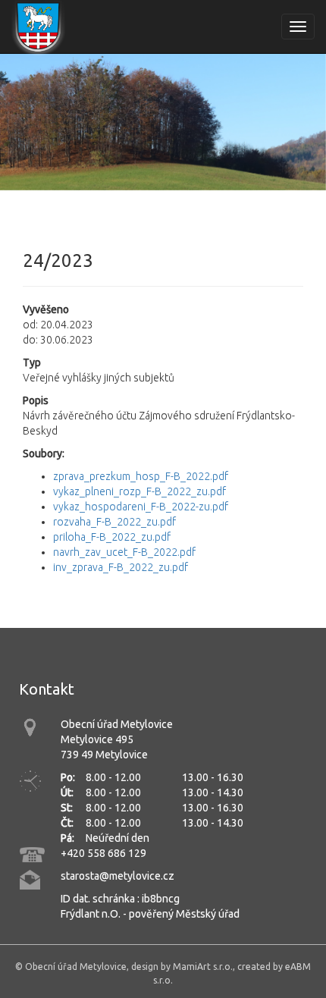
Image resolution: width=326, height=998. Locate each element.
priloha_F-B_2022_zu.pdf (112, 537)
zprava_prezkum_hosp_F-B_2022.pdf (140, 476)
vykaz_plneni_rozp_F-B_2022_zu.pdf (139, 491)
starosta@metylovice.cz (117, 876)
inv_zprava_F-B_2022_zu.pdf (120, 567)
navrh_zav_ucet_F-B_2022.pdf (124, 552)
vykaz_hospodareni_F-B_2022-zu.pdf (140, 507)
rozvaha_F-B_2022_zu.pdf (114, 522)
